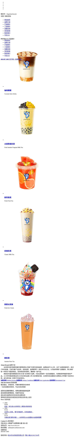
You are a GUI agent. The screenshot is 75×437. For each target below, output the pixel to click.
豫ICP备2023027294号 (32, 435)
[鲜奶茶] (27, 354)
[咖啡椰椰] (27, 86)
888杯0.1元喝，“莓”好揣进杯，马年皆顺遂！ (18, 412)
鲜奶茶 (7, 358)
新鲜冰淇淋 (8, 304)
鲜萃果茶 (7, 197)
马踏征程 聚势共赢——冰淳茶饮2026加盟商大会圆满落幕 (22, 417)
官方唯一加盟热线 (11, 59)
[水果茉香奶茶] (27, 140)
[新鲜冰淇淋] (27, 300)
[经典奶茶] (27, 247)
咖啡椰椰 (7, 90)
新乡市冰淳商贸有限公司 (16, 435)
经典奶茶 (7, 251)
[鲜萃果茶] (27, 193)
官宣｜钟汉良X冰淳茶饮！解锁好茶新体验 (18, 406)
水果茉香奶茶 (9, 144)
